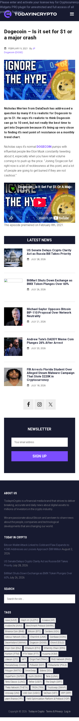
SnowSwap (30, 670)
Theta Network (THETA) (16, 687)
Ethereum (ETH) (32, 648)
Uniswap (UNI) (12, 693)
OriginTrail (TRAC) (39, 659)
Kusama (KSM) (49, 654)
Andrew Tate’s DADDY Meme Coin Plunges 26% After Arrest (50, 341)
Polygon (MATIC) (13, 670)
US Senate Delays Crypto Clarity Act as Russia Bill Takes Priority (49, 251)
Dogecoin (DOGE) (13, 52)
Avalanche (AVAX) (13, 625)
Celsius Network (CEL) (15, 637)
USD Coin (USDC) (31, 693)
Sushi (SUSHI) (35, 676)
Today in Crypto (36, 711)
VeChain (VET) (50, 693)
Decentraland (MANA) (15, 642)
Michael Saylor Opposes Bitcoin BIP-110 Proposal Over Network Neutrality (49, 312)
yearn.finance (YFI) (14, 698)
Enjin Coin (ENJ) (13, 648)
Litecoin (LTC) (11, 659)
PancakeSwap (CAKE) (15, 665)
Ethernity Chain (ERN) (54, 648)
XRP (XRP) (66, 693)
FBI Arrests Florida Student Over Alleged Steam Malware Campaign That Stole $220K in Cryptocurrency (50, 375)
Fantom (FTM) (12, 654)
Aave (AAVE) (11, 620)
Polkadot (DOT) (37, 665)
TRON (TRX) (38, 687)
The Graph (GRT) (54, 682)
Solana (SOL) (46, 670)
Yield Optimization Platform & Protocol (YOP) (47, 698)
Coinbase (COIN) (58, 637)
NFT (24, 659)
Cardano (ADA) (52, 631)
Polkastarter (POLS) (57, 665)
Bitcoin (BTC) (34, 631)
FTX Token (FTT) (31, 654)
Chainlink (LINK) (38, 637)
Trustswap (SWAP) (56, 687)
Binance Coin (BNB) (14, 631)
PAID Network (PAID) (61, 659)
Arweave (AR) (48, 620)
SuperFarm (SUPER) (15, 676)
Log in (67, 711)
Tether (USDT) (35, 682)
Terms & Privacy (54, 711)
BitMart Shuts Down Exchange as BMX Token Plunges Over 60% (49, 282)
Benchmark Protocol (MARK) (40, 625)
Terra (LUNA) (52, 676)
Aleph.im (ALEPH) (29, 620)
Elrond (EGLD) (57, 642)
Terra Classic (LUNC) (15, 682)
